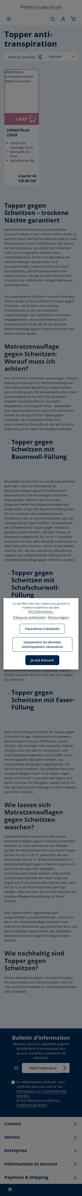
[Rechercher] (52, 18)
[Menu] (8, 18)
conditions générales (32, 1105)
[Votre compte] (63, 18)
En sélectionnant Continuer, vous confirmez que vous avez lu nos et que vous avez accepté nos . (42, 1093)
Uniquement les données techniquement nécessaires (42, 644)
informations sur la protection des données (42, 1093)
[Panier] (73, 18)
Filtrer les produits (22, 57)
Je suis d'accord (42, 660)
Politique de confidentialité (29, 617)
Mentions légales (58, 617)
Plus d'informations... (41, 611)
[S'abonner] (65, 1068)
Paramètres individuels (42, 629)
